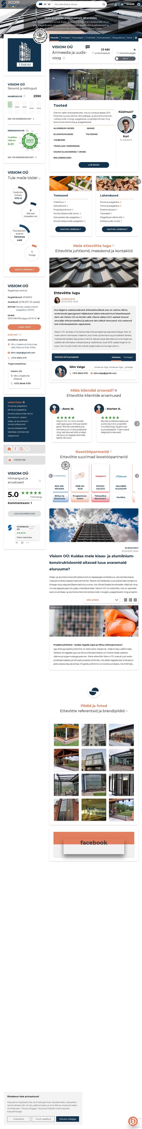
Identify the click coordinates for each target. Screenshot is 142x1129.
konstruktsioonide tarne (20, 413)
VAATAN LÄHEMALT (70, 229)
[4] (135, 600)
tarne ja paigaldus (17, 409)
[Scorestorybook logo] (16, 4)
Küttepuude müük (63, 221)
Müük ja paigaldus (63, 202)
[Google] (21, 449)
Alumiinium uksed (64, 128)
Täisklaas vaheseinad (67, 146)
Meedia (54, 37)
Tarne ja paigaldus (63, 205)
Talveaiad (92, 134)
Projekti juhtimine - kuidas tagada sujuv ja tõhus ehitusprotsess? (88, 645)
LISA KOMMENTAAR (24, 513)
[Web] (9, 449)
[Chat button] (115, 4)
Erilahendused (62, 157)
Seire (129, 37)
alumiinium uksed (17, 417)
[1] (125, 600)
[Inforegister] (27, 449)
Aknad (91, 128)
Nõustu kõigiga (67, 1119)
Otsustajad (77, 37)
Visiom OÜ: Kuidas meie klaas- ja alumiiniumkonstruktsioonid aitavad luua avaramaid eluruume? (91, 562)
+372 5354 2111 (18, 357)
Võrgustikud (118, 37)
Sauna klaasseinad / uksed (70, 151)
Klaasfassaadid (63, 134)
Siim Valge (77, 367)
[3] (130, 600)
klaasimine (13, 435)
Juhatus (116, 357)
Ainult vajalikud (43, 1119)
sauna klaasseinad (17, 428)
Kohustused (103, 37)
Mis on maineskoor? (19, 119)
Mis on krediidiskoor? (21, 157)
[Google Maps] (9, 346)
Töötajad (65, 37)
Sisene (130, 4)
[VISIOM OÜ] (24, 70)
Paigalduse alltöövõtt (65, 217)
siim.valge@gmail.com (23, 352)
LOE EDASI (93, 164)
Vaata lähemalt (24, 269)
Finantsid (90, 37)
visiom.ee (20, 459)
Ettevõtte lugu (67, 293)
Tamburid (59, 140)
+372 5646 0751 (22, 383)
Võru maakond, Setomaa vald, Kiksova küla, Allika (24, 346)
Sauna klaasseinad (109, 206)
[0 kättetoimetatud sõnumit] (88, 47)
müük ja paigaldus (17, 406)
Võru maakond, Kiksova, (22, 377)
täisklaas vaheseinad (18, 432)
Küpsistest (18, 1119)
